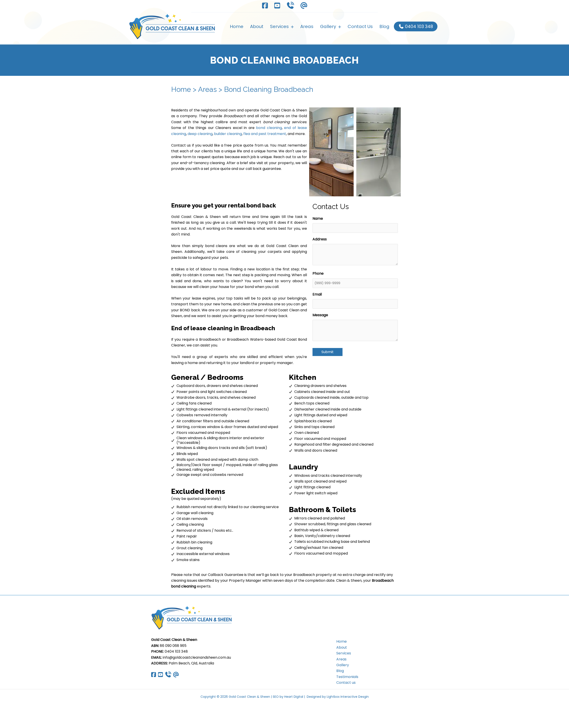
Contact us (346, 682)
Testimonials (347, 676)
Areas (207, 89)
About (341, 647)
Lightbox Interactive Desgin (348, 696)
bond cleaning (269, 127)
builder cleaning (228, 133)
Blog (340, 670)
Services (343, 653)
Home (181, 89)
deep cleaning (200, 133)
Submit (327, 351)
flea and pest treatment (264, 133)
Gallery (342, 665)
